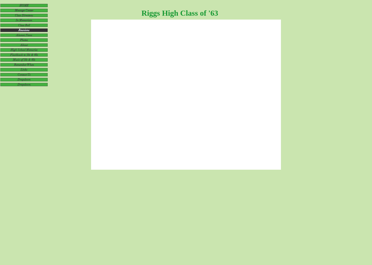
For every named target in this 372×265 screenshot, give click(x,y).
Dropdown (24, 79)
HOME (24, 5)
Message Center (24, 10)
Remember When (24, 64)
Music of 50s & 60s (24, 59)
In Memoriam (24, 20)
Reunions (24, 30)
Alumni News (24, 35)
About (24, 45)
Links (24, 69)
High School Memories (24, 49)
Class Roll (24, 25)
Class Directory (24, 15)
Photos (24, 40)
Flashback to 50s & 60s (24, 54)
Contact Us (24, 74)
